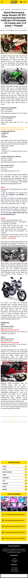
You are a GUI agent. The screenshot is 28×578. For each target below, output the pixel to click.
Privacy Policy (14, 569)
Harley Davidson (7, 472)
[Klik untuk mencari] (26, 2)
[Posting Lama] (16, 419)
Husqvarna (6, 477)
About (14, 558)
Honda (4, 475)
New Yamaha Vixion (22, 30)
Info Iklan (14, 562)
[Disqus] (14, 441)
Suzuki (4, 486)
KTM (4, 480)
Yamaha (5, 489)
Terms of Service (14, 571)
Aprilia (4, 466)
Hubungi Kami (14, 560)
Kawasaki (14, 30)
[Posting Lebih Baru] (12, 419)
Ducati (4, 469)
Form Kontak (15, 568)
